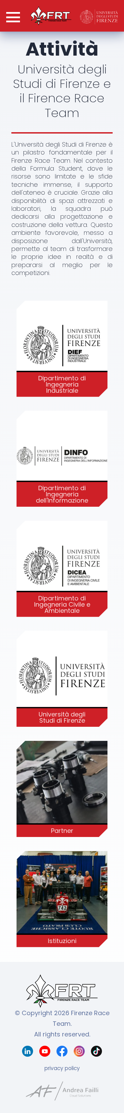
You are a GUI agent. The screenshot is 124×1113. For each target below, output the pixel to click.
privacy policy (62, 1068)
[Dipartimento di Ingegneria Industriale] (62, 346)
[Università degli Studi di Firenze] (62, 676)
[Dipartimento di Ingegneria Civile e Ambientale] (62, 566)
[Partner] (62, 786)
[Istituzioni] (62, 896)
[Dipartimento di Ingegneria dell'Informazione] (62, 456)
